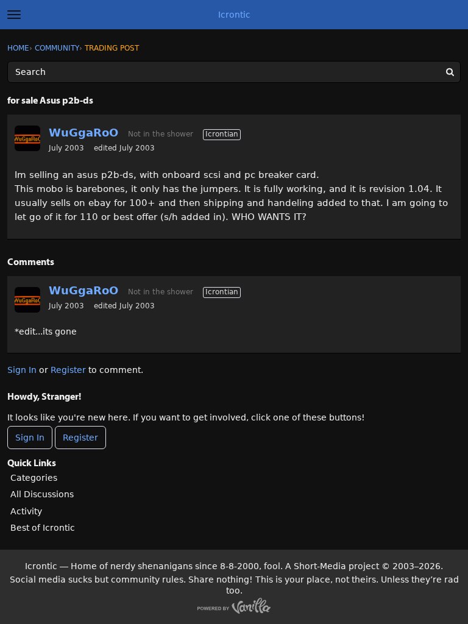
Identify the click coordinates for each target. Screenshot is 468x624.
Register (68, 370)
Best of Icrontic (42, 528)
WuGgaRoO (83, 132)
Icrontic (234, 15)
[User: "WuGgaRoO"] (27, 138)
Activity (26, 511)
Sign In (22, 370)
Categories (33, 478)
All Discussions (42, 494)
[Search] (450, 72)
